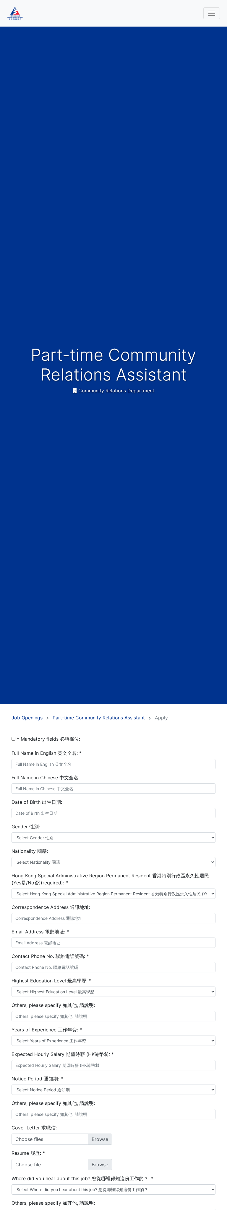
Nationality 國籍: (30, 851)
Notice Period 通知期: (37, 1079)
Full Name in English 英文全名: (47, 753)
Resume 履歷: (28, 1153)
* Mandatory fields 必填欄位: (48, 739)
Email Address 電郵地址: (40, 932)
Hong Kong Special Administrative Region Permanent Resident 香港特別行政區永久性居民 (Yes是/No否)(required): (110, 879)
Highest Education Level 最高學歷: (51, 981)
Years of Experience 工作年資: (47, 1030)
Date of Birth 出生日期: (37, 802)
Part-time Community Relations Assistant (99, 718)
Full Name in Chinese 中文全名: (46, 777)
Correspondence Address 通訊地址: (51, 907)
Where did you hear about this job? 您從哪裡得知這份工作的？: (82, 1178)
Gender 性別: (26, 826)
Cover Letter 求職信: (34, 1128)
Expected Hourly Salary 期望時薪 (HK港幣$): (63, 1054)
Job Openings (28, 718)
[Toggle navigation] (211, 13)
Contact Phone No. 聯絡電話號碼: (50, 956)
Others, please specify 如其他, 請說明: (53, 1005)
